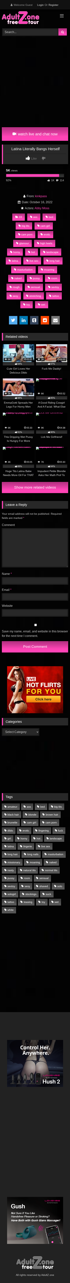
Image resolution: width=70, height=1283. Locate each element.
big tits (25, 225)
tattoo (55, 295)
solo (59, 886)
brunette (12, 822)
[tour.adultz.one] (29, 18)
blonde (32, 814)
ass (35, 216)
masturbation (25, 269)
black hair (13, 814)
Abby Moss (42, 208)
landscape (52, 252)
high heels (46, 243)
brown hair (52, 814)
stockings (30, 894)
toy (28, 304)
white (10, 909)
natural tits (29, 870)
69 (20, 216)
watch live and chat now (37, 134)
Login (40, 4)
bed (51, 216)
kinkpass (41, 196)
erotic (47, 234)
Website (7, 605)
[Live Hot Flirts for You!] (35, 712)
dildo (10, 830)
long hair (54, 260)
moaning (49, 269)
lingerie (27, 846)
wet (43, 304)
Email (6, 589)
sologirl (11, 894)
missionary (13, 862)
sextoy (55, 287)
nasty (10, 870)
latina (15, 260)
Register (53, 4)
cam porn (26, 234)
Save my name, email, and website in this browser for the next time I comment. (35, 633)
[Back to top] (58, 1271)
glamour (24, 243)
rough (16, 287)
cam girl (45, 225)
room (54, 278)
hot (33, 252)
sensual (35, 287)
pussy (36, 278)
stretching (35, 295)
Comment (8, 525)
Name (7, 573)
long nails (32, 854)
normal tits (51, 870)
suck (48, 894)
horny (16, 252)
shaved (43, 886)
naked (18, 278)
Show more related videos (35, 487)
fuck (60, 830)
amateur (12, 806)
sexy (15, 295)
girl (9, 838)
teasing (28, 901)
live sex (33, 260)
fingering (43, 830)
